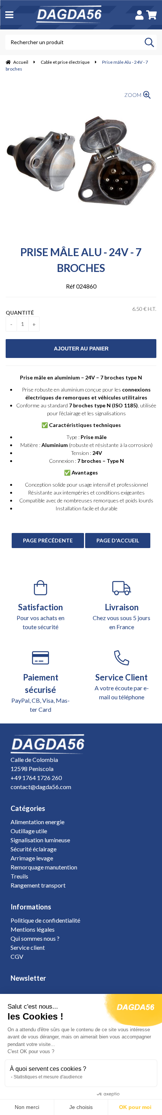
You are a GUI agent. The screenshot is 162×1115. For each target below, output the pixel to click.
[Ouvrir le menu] (9, 14)
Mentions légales (33, 929)
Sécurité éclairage (34, 848)
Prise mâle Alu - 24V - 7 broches (81, 260)
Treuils (19, 876)
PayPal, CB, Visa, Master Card (40, 692)
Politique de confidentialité (45, 920)
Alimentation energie (37, 821)
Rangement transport (38, 885)
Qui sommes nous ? (35, 938)
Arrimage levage (32, 858)
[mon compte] (139, 15)
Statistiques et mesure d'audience (48, 1077)
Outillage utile (29, 830)
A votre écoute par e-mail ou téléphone (122, 686)
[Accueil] (73, 14)
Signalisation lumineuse (40, 839)
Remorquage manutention (44, 867)
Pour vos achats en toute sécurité (40, 616)
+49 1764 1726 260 (36, 777)
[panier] (151, 15)
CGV (17, 956)
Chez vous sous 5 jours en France (121, 616)
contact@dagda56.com (41, 786)
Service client (28, 947)
